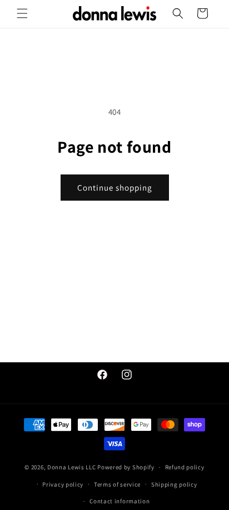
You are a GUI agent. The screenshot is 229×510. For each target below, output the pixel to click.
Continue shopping (114, 187)
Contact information (119, 501)
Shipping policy (174, 484)
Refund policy (185, 467)
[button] (22, 13)
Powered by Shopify (126, 467)
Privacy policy (62, 484)
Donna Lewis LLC (71, 467)
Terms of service (117, 484)
